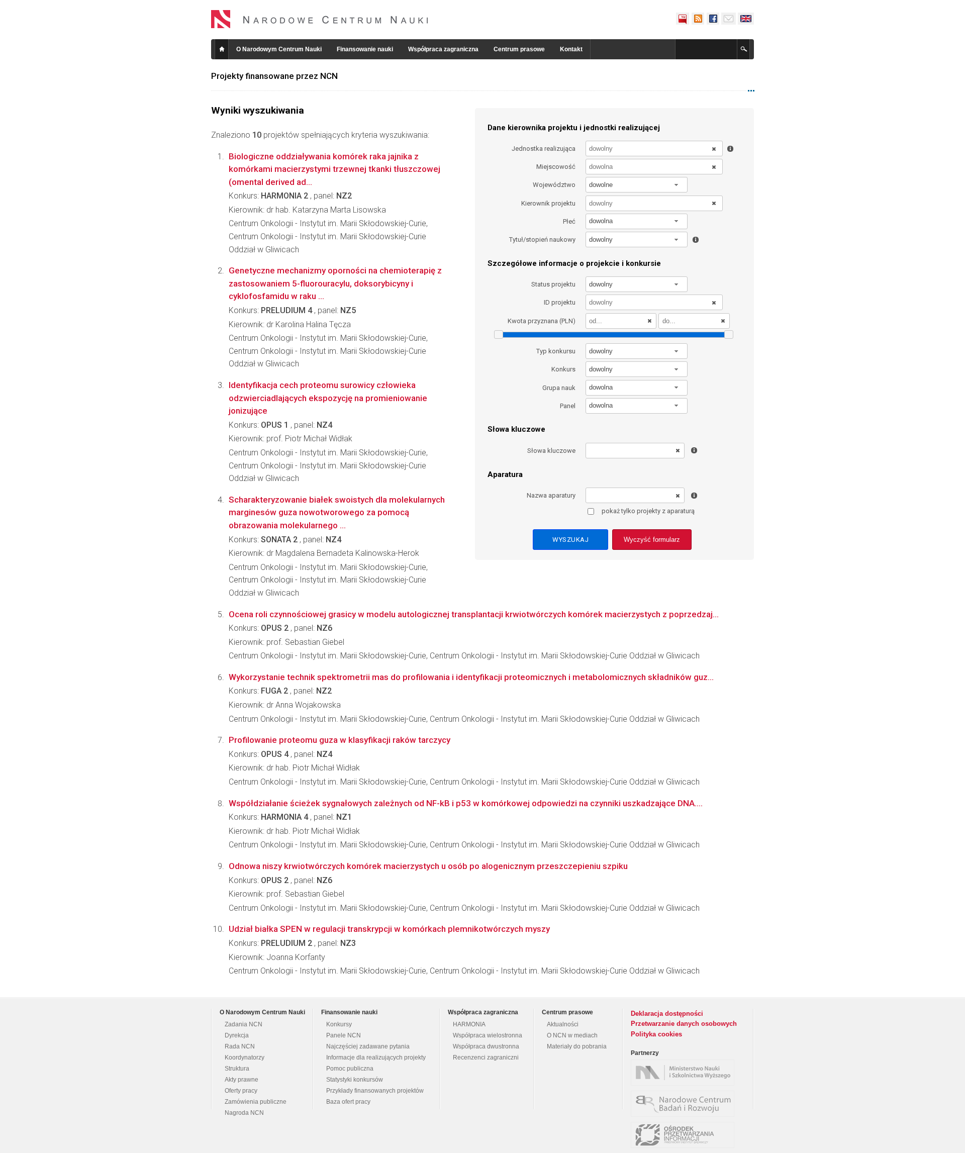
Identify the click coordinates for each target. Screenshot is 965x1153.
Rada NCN (240, 1046)
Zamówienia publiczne (255, 1102)
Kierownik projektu (548, 203)
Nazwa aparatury (551, 495)
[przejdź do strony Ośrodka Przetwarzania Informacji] (685, 1135)
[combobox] (637, 185)
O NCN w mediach (572, 1035)
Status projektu (553, 284)
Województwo (554, 184)
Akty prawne (241, 1080)
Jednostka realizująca (543, 148)
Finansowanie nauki (365, 49)
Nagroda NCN (244, 1113)
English (746, 19)
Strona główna (222, 49)
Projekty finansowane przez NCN (274, 76)
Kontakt (571, 49)
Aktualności (562, 1024)
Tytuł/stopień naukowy (542, 239)
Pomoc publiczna (349, 1069)
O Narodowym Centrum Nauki (279, 49)
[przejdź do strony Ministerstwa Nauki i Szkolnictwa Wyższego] (685, 1073)
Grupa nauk (558, 388)
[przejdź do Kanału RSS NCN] (697, 19)
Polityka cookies (656, 1034)
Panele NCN (343, 1035)
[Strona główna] (319, 19)
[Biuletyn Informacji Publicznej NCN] (682, 19)
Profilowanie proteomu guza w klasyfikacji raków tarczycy (339, 740)
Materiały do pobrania (577, 1046)
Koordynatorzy (244, 1057)
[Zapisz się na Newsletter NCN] (728, 19)
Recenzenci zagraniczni (486, 1057)
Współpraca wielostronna (487, 1035)
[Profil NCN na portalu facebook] (712, 19)
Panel (567, 406)
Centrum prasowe (519, 49)
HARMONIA (469, 1024)
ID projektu (559, 302)
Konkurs (563, 369)
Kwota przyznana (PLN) (541, 321)
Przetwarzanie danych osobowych (684, 1023)
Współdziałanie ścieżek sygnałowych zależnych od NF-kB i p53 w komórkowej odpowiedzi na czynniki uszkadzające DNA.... (466, 803)
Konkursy (339, 1024)
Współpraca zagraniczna (443, 49)
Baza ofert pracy (348, 1102)
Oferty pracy (241, 1091)
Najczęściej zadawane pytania (368, 1046)
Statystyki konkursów (354, 1080)
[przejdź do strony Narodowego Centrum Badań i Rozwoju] (685, 1104)
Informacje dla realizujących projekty (376, 1057)
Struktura (237, 1069)
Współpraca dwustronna (486, 1046)
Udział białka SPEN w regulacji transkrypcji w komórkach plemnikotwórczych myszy (389, 929)
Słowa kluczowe (551, 450)
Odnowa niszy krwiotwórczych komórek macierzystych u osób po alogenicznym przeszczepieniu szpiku (428, 866)
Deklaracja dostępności (667, 1013)
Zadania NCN (243, 1024)
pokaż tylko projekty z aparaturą (648, 511)
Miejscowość (555, 166)
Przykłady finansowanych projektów (375, 1091)
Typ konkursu (555, 351)
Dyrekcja (237, 1035)
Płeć (569, 221)
